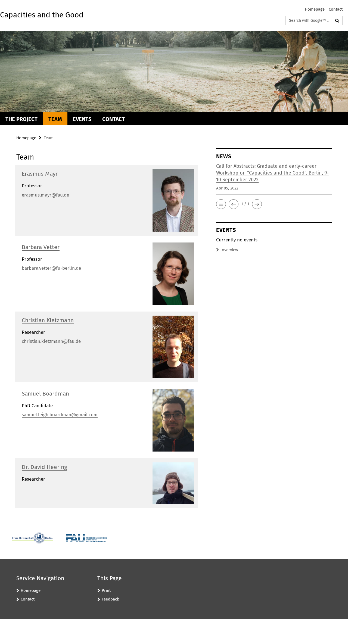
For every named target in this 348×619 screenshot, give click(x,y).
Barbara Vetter (41, 247)
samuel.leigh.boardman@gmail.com (60, 415)
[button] (221, 204)
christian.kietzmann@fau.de (51, 341)
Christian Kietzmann (48, 320)
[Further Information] (173, 200)
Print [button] (106, 590)
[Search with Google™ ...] (337, 20)
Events (82, 119)
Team (55, 119)
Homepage (315, 9)
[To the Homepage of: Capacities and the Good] (174, 71)
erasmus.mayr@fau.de (45, 195)
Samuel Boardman (45, 393)
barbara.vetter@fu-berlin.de (51, 268)
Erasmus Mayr (40, 173)
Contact (336, 9)
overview (230, 249)
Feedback (110, 599)
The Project (21, 119)
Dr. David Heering (44, 467)
